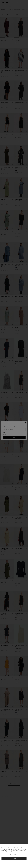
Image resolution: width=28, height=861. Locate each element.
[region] (14, 852)
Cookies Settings (14, 854)
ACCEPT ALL (14, 858)
